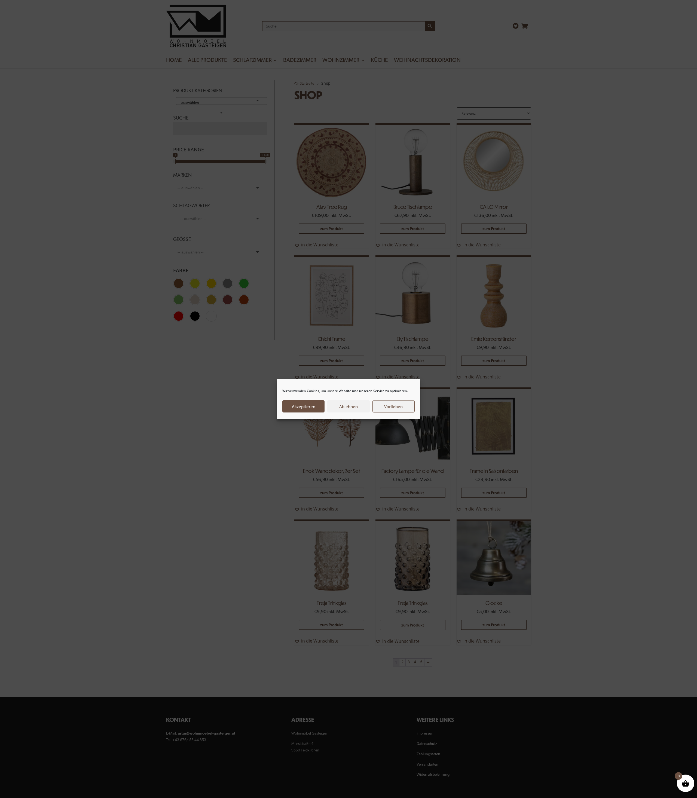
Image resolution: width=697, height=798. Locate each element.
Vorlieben (393, 406)
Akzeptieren (303, 406)
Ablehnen (348, 406)
